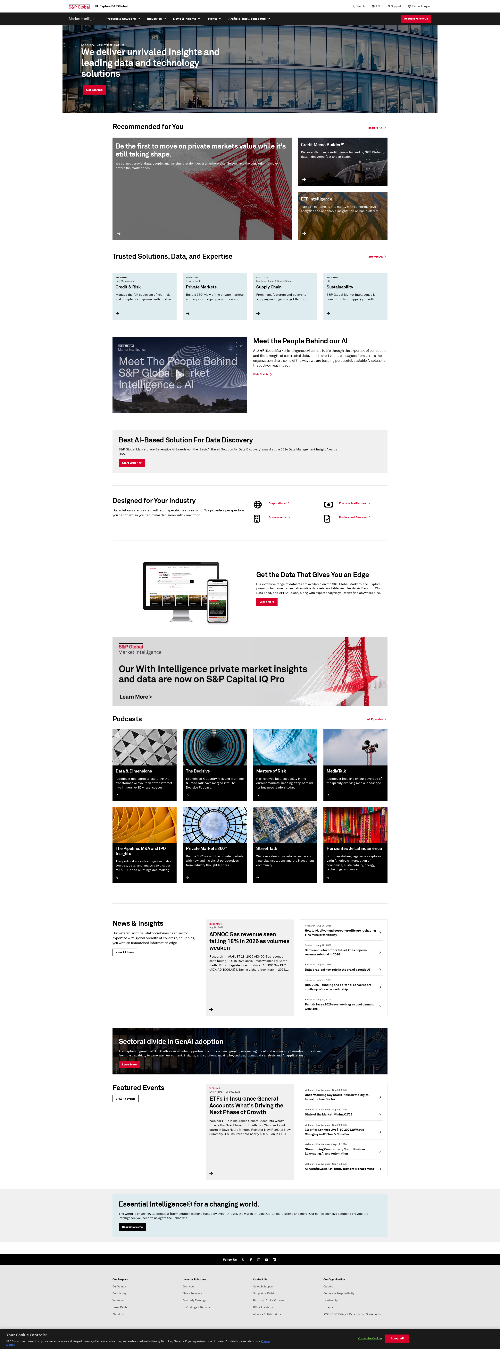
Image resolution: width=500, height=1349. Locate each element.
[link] (378, 256)
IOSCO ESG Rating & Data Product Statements (352, 1314)
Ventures (118, 1300)
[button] (179, 375)
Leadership (330, 1300)
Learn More (129, 1064)
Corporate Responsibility (338, 1293)
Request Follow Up (416, 18)
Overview (188, 1286)
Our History (119, 1293)
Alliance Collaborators (267, 1314)
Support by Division (265, 1293)
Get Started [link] (94, 90)
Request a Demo (132, 1227)
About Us (118, 1314)
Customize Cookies (370, 1338)
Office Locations (263, 1307)
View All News (125, 952)
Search (360, 6)
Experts (328, 1307)
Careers (328, 1286)
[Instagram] (258, 1260)
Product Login (421, 6)
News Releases (192, 1293)
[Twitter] (243, 1260)
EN (378, 6)
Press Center (120, 1307)
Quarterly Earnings (194, 1300)
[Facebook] (251, 1260)
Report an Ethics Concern (269, 1300)
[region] (250, 1339)
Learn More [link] (267, 601)
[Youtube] (266, 1260)
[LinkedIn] (274, 1260)
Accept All (397, 1338)
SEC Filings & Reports (196, 1307)
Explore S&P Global (114, 6)
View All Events (125, 1098)
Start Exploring (132, 463)
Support (396, 6)
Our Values (119, 1286)
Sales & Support (263, 1286)
